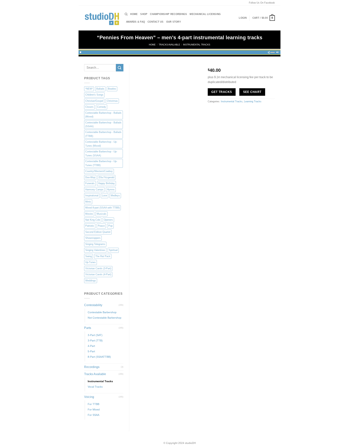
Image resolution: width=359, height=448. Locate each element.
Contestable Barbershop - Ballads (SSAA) (103, 124)
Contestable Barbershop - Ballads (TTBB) (103, 134)
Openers (108, 219)
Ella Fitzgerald (106, 177)
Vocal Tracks (95, 386)
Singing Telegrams (95, 244)
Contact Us (156, 21)
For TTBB (93, 404)
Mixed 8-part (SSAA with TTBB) (102, 207)
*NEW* (89, 88)
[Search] (126, 14)
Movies (89, 213)
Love (104, 195)
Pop (110, 225)
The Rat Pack (102, 256)
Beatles (112, 88)
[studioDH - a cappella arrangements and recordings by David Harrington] (101, 18)
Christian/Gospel (94, 100)
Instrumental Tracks (196, 44)
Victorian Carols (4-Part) (98, 274)
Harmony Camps (94, 189)
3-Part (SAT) (95, 335)
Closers (89, 106)
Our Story (173, 21)
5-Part (91, 351)
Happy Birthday (106, 183)
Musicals (101, 213)
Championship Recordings (168, 14)
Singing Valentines (95, 250)
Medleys (115, 195)
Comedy (101, 106)
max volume (277, 52)
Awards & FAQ (135, 21)
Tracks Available (169, 44)
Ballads (100, 88)
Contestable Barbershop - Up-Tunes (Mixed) (101, 143)
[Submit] (119, 67)
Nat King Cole (92, 219)
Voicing (89, 396)
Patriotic (89, 225)
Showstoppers (93, 238)
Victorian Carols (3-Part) (98, 268)
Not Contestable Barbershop (104, 317)
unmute (270, 52)
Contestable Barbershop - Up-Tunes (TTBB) (101, 163)
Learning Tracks (252, 101)
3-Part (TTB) (95, 340)
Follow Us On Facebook (262, 2)
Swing (88, 256)
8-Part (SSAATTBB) (99, 356)
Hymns (111, 189)
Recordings (91, 367)
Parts (87, 327)
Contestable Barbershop (102, 312)
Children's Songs (94, 94)
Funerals (90, 183)
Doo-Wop (90, 177)
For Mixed (94, 409)
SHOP (143, 14)
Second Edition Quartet (98, 232)
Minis (88, 201)
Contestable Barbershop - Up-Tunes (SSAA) (101, 153)
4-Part (91, 345)
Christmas (112, 100)
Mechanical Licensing (205, 14)
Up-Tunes (90, 262)
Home (134, 14)
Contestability (93, 305)
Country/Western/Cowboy (99, 171)
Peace (101, 225)
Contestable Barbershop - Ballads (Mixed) (103, 114)
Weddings (90, 280)
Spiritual (113, 250)
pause (81, 52)
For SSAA (93, 414)
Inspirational (91, 195)
